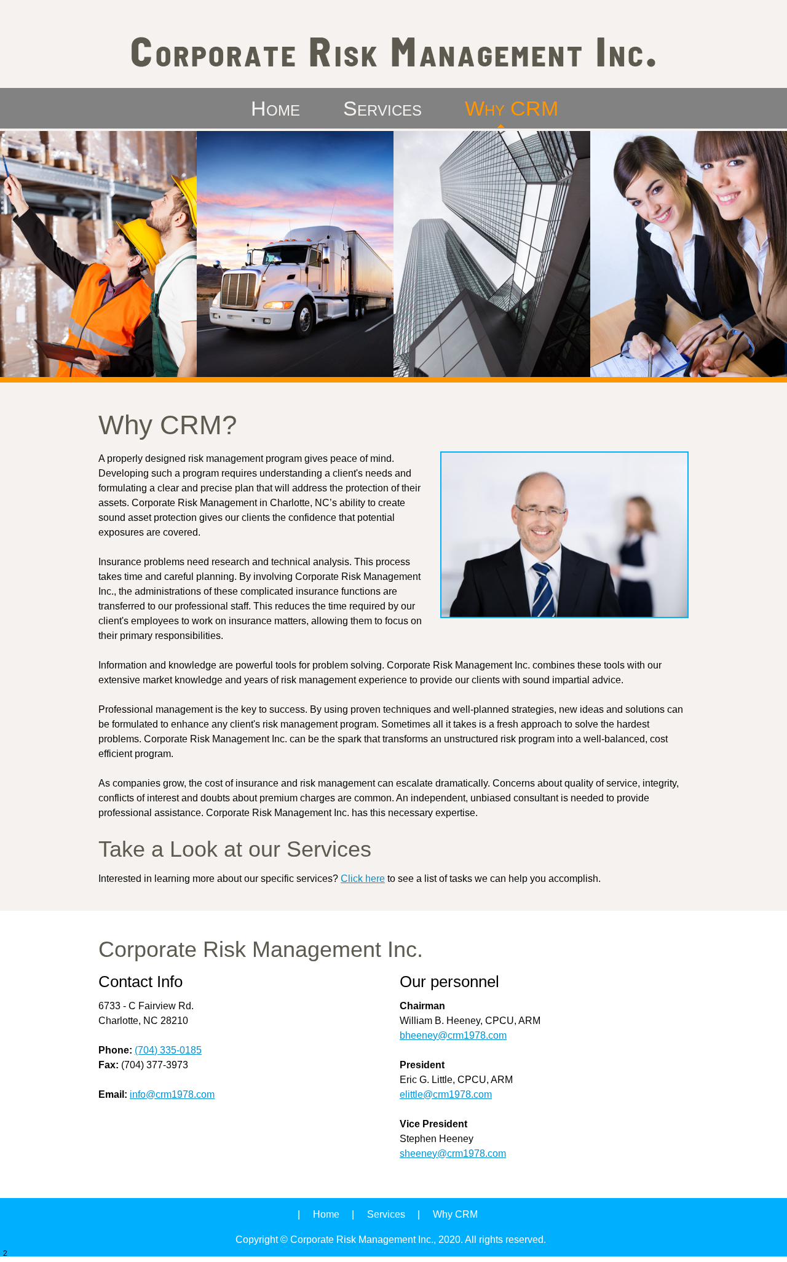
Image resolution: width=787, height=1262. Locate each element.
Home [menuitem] (326, 1214)
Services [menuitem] (386, 1214)
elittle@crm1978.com (446, 1094)
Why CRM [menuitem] (455, 1214)
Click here (363, 878)
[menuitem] (275, 108)
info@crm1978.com (172, 1094)
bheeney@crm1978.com (453, 1035)
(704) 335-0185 (168, 1050)
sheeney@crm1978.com (453, 1153)
